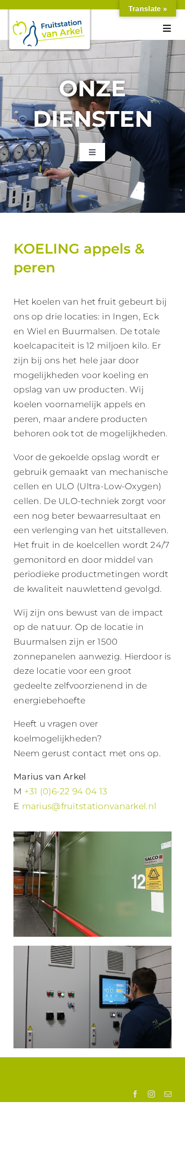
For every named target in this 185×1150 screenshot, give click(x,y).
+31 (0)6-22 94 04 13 (66, 791)
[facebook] (135, 1094)
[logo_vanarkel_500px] (49, 14)
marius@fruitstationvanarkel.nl (89, 806)
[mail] (168, 1094)
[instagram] (151, 1094)
